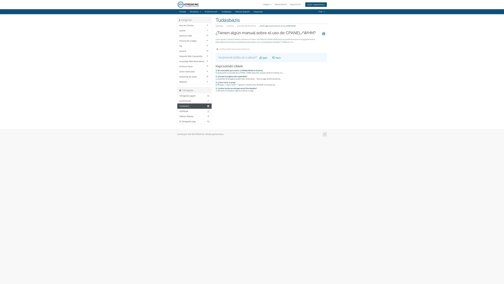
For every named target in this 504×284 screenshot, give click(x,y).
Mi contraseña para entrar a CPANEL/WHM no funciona (240, 70)
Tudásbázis (226, 12)
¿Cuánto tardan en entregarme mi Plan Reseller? (237, 88)
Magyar (266, 4)
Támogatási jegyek (187, 96)
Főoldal (182, 12)
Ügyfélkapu (219, 26)
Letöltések (183, 111)
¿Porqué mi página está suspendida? (232, 76)
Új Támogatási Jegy (187, 121)
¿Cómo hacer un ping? (226, 82)
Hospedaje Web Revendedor (246, 26)
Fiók (321, 12)
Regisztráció (295, 4)
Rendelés (195, 12)
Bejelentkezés (281, 4)
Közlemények (211, 12)
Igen (264, 57)
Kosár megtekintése (316, 4)
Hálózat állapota (242, 12)
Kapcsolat (258, 12)
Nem (278, 57)
